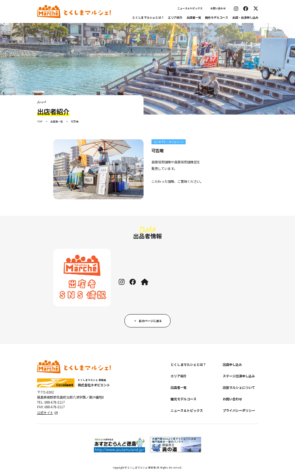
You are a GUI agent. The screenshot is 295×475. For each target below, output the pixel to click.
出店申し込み (232, 364)
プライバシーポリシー (239, 410)
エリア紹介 (175, 17)
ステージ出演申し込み (239, 375)
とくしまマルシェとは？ (148, 17)
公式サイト (45, 412)
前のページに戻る (150, 321)
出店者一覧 (194, 17)
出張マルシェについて (239, 387)
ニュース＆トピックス (190, 8)
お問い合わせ (218, 8)
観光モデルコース (216, 17)
